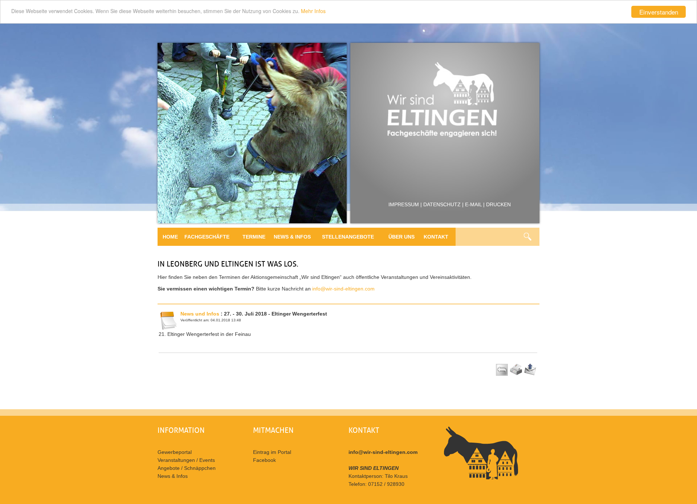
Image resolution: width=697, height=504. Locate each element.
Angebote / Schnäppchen (187, 468)
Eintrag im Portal (272, 452)
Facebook (264, 460)
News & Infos (173, 476)
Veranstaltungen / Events (186, 460)
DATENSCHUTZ (442, 204)
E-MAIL (473, 204)
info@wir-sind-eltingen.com (343, 289)
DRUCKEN (498, 204)
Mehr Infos (313, 11)
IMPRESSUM (403, 204)
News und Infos (199, 314)
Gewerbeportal (175, 452)
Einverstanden (658, 11)
